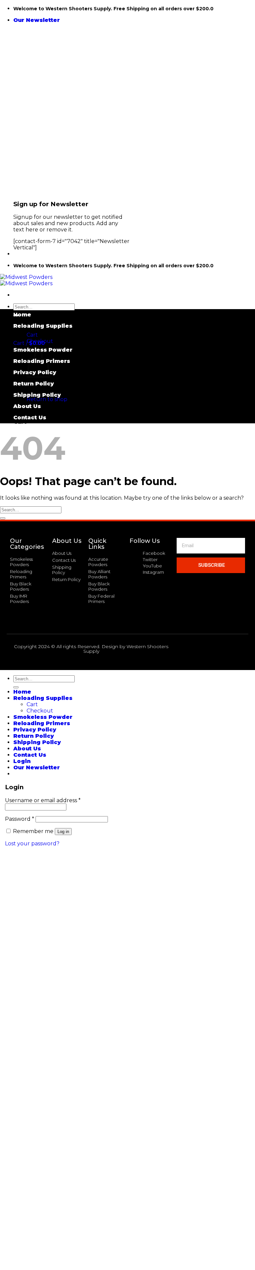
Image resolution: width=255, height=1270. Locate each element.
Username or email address (43, 800)
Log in (63, 831)
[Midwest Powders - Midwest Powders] (26, 280)
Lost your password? (32, 843)
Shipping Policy (37, 395)
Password (19, 819)
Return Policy (33, 384)
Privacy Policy (34, 729)
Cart (32, 335)
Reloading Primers (41, 723)
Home (22, 314)
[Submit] (2, 518)
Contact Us (29, 417)
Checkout (40, 341)
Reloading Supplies (42, 326)
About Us (27, 406)
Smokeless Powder (42, 350)
